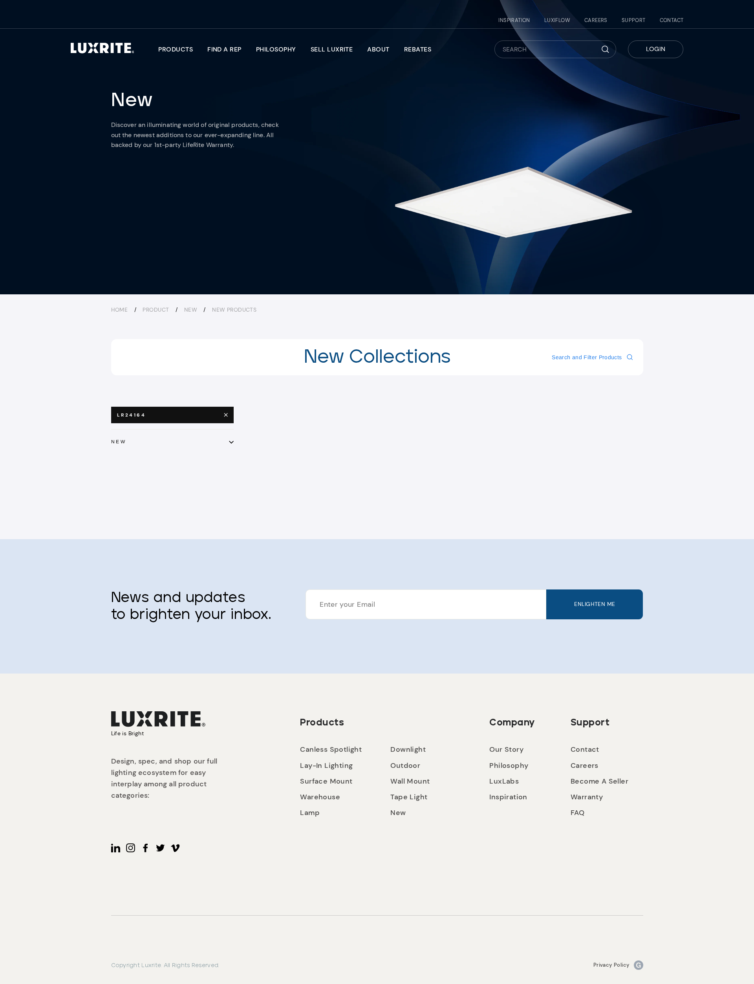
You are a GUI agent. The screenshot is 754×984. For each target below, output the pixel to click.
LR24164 (131, 415)
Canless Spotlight (331, 749)
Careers (596, 20)
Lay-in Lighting (326, 765)
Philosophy (276, 49)
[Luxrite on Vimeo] (175, 847)
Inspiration (514, 20)
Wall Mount (410, 781)
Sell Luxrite (332, 49)
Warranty (587, 797)
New (191, 309)
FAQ (577, 812)
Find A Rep (224, 49)
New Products (234, 309)
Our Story (506, 749)
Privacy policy (611, 965)
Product (156, 309)
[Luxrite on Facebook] (145, 847)
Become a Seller (599, 781)
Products (175, 49)
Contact (672, 20)
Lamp (310, 812)
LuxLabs (504, 781)
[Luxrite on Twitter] (160, 847)
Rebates (417, 49)
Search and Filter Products (587, 357)
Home (119, 309)
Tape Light (408, 797)
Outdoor (405, 765)
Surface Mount (326, 781)
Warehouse (320, 797)
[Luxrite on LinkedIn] (115, 847)
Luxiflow (557, 20)
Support (634, 20)
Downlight (408, 749)
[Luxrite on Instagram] (130, 847)
